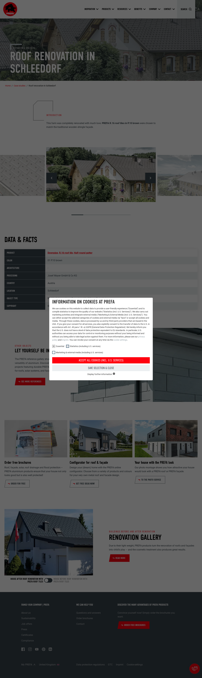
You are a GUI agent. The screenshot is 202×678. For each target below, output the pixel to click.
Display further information (100, 374)
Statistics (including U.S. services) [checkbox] (85, 346)
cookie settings (120, 340)
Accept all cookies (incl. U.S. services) (101, 360)
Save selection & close (101, 368)
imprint (65, 340)
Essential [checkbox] (60, 346)
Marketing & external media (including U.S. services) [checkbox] (79, 352)
